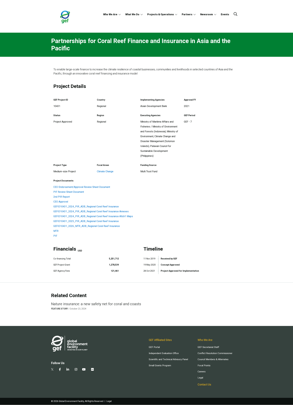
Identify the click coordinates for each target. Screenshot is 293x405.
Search (235, 14)
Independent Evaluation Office (164, 353)
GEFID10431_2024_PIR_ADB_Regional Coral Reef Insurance (86, 206)
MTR (55, 231)
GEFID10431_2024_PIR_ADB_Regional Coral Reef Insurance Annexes (91, 211)
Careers (202, 371)
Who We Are (110, 14)
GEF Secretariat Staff (208, 347)
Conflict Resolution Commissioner (215, 353)
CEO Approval (60, 202)
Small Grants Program (160, 365)
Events (225, 14)
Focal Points (204, 365)
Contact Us (204, 385)
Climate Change (105, 171)
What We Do (132, 14)
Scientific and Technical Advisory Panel (168, 359)
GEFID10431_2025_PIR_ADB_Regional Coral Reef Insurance (86, 221)
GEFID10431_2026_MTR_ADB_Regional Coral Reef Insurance (86, 226)
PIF (55, 236)
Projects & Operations (160, 14)
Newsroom (206, 14)
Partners (187, 14)
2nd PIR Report (61, 197)
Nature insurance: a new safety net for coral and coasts (96, 304)
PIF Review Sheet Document (68, 192)
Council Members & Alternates (213, 359)
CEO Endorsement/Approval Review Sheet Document (81, 187)
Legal (200, 377)
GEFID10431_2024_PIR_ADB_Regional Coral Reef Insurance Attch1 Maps (93, 216)
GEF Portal (154, 347)
